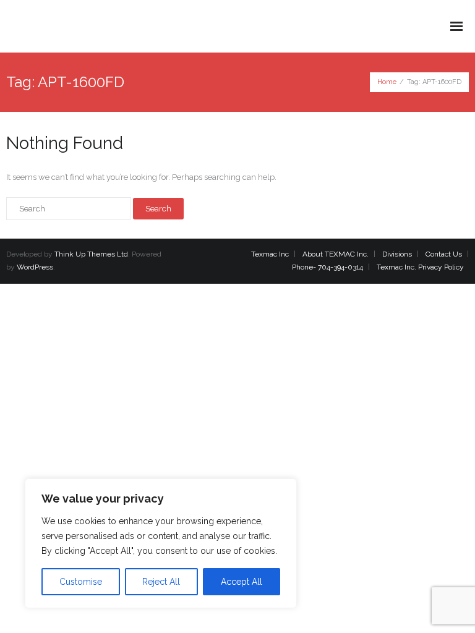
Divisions (397, 254)
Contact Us (444, 254)
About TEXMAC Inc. (335, 254)
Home (386, 82)
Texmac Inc (270, 254)
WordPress (35, 267)
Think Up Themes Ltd (91, 254)
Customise (80, 582)
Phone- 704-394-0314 (327, 267)
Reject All (161, 582)
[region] (161, 543)
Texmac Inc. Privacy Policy (420, 267)
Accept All (241, 582)
